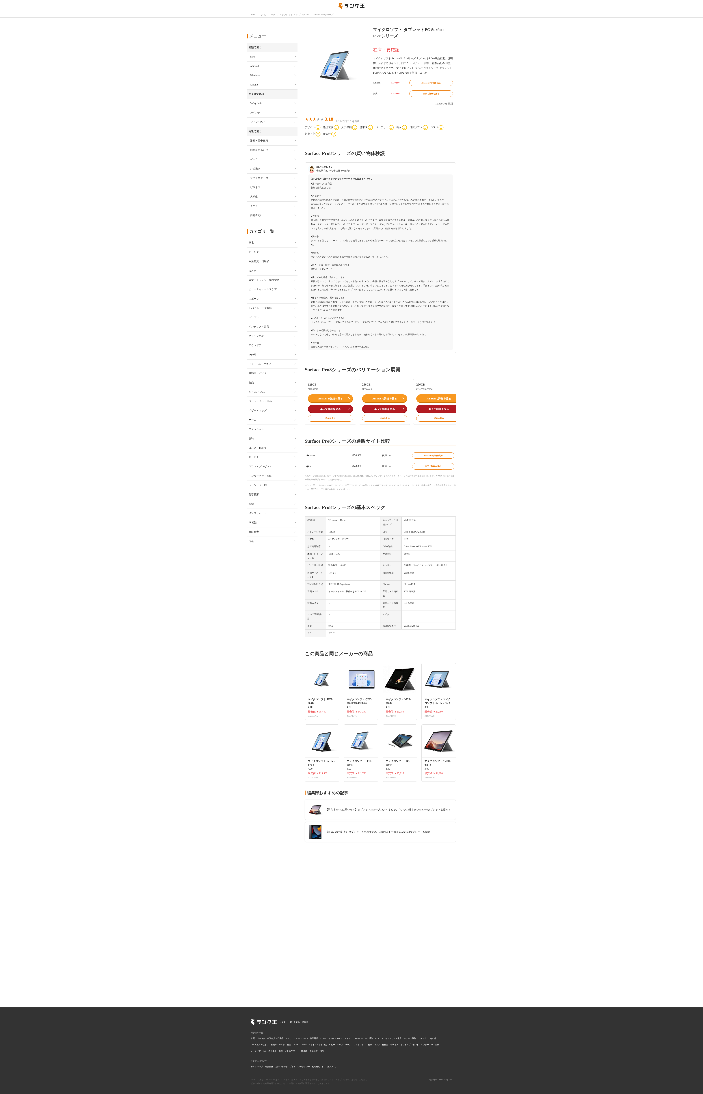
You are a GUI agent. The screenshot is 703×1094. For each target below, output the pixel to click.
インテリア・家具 (393, 1038)
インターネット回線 (430, 1044)
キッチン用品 (410, 1038)
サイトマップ (257, 1066)
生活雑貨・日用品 (275, 1038)
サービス (394, 1044)
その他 (433, 1038)
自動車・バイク (278, 1044)
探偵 (281, 1051)
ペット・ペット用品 (318, 1044)
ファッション (360, 1044)
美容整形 (272, 1051)
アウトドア (423, 1038)
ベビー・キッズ (336, 1044)
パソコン (379, 1038)
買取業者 (314, 1051)
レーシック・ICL (258, 1051)
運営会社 (269, 1066)
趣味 (370, 1044)
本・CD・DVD (299, 1044)
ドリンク (261, 1038)
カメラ (289, 1038)
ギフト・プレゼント (410, 1044)
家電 (253, 1038)
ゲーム (348, 1044)
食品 (289, 1044)
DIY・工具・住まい (260, 1044)
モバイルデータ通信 (364, 1038)
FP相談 (304, 1051)
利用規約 (316, 1066)
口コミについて (329, 1066)
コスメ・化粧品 (381, 1044)
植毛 (322, 1051)
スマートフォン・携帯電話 (306, 1038)
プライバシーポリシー (300, 1066)
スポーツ (349, 1038)
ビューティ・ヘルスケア (331, 1038)
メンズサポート (292, 1051)
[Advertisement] (380, 947)
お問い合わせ (281, 1066)
